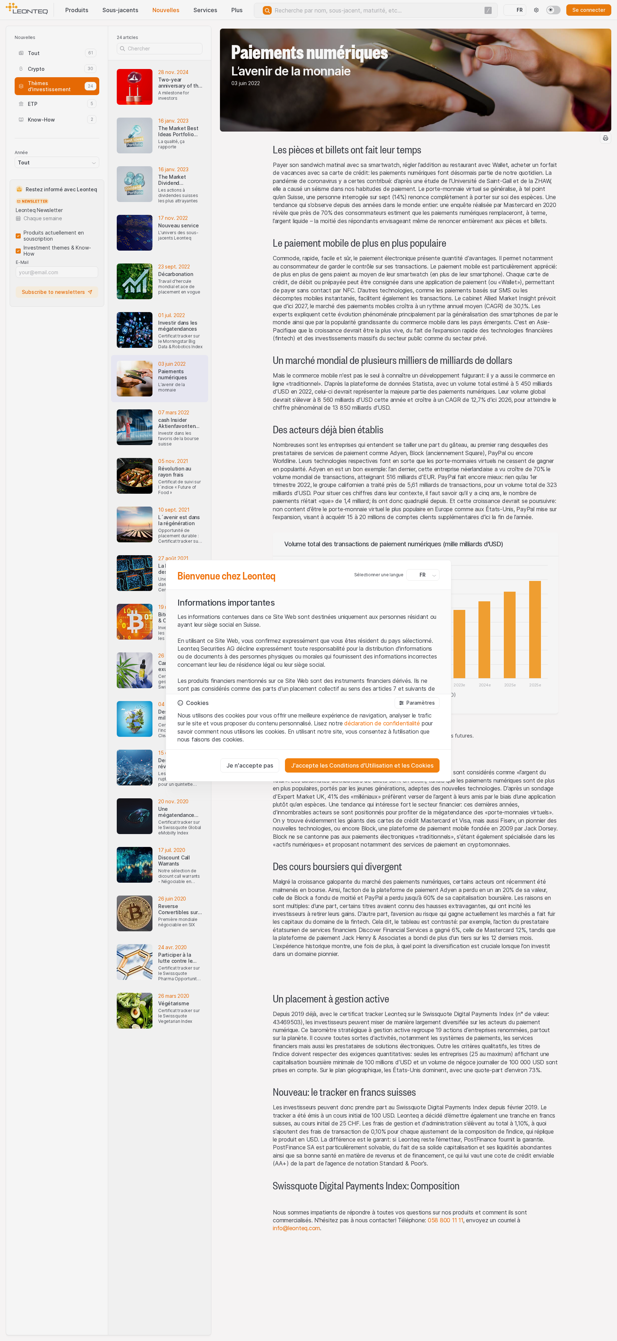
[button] (417, 703)
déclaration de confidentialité (382, 723)
